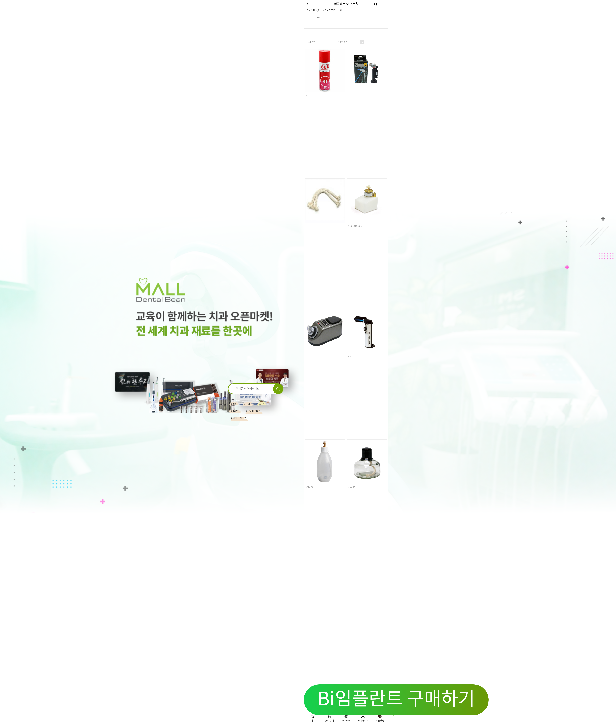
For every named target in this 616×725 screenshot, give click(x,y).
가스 (318, 18)
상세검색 (311, 42)
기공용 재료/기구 (314, 10)
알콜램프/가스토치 (346, 4)
